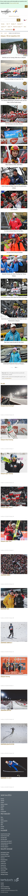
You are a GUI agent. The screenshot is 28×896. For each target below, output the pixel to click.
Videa (2, 817)
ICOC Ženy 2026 (4, 839)
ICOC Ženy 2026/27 (4, 846)
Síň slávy (2, 826)
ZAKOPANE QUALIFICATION (7, 744)
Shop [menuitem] (2, 29)
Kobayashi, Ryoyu (4, 859)
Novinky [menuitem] (2, 24)
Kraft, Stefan (3, 861)
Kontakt (2, 883)
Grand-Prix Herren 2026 (5, 834)
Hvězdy (2, 828)
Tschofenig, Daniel (4, 872)
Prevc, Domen (3, 867)
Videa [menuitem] (25, 26)
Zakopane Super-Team (6, 541)
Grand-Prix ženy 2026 (5, 835)
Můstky (2, 808)
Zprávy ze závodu (4, 804)
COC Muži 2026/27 (4, 845)
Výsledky (2, 800)
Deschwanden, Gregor (5, 852)
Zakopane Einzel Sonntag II (7, 406)
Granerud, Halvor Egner (5, 856)
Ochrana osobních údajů (14, 3)
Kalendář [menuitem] (19, 24)
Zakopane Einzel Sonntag (7, 440)
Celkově (2, 802)
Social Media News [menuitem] (9, 29)
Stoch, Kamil (3, 870)
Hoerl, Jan (3, 858)
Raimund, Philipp (4, 869)
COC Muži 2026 (4, 837)
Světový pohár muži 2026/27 (6, 841)
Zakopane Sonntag (5, 676)
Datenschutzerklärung (5, 886)
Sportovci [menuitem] (3, 26)
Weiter (16, 367)
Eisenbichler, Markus (5, 854)
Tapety (2, 822)
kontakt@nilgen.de (8, 378)
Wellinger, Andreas (4, 874)
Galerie (5, 33)
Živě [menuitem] (7, 24)
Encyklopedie (3, 811)
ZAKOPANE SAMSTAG (6, 710)
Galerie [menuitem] (9, 26)
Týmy (2, 824)
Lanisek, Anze (3, 863)
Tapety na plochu (4, 821)
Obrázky (2, 885)
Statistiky (2, 806)
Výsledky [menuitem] (13, 24)
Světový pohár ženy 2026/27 (6, 843)
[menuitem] (25, 20)
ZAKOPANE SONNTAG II (6, 643)
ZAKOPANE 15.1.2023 (6, 778)
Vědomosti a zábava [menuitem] (17, 26)
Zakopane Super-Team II (6, 507)
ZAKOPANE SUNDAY (5, 575)
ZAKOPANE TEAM (5, 609)
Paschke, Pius (3, 865)
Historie (2, 809)
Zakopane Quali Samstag (7, 473)
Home (1, 33)
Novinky (2, 798)
